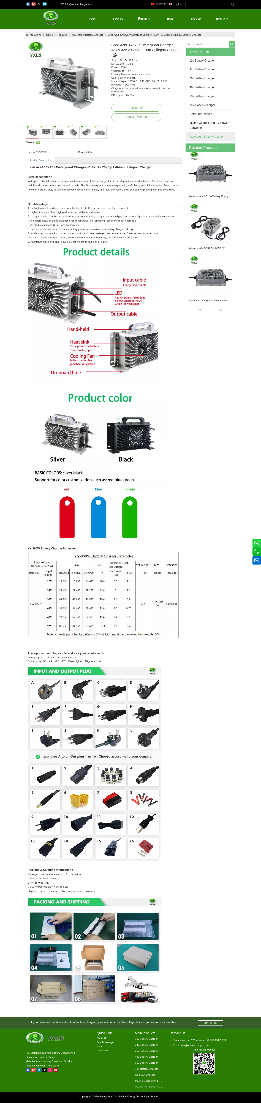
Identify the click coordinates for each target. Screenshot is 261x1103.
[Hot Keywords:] (232, 4)
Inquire (134, 107)
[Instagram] (50, 1070)
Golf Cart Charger (145, 1074)
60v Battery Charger (146, 1062)
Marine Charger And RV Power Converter (149, 1080)
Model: (32, 152)
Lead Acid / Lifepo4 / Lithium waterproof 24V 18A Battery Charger (210, 300)
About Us (102, 1037)
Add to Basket (134, 116)
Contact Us (103, 1050)
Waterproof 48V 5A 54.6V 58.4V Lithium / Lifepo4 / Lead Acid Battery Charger (210, 248)
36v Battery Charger (146, 1050)
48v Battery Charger (146, 1056)
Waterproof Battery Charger (149, 1086)
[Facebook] (28, 4)
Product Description (40, 160)
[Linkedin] (44, 4)
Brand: (82, 152)
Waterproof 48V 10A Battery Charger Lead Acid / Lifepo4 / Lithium (210, 196)
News (100, 1046)
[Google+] (33, 4)
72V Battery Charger (146, 1068)
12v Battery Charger (146, 1038)
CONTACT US (210, 1023)
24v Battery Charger (146, 1044)
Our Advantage (105, 1042)
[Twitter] (39, 4)
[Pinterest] (55, 1070)
